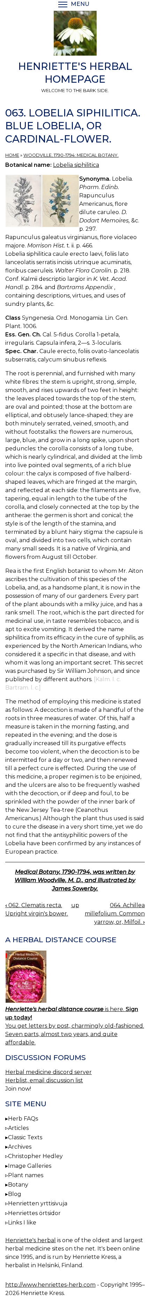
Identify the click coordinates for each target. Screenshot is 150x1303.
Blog (14, 1194)
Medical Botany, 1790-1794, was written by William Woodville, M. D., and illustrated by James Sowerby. (75, 880)
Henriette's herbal (30, 1240)
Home (12, 155)
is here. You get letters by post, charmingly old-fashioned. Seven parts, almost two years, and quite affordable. (74, 1026)
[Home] (75, 34)
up (75, 905)
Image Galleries (29, 1166)
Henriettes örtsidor (34, 1213)
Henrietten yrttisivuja (37, 1203)
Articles (18, 1128)
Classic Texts (25, 1137)
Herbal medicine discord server (48, 1072)
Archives (19, 1146)
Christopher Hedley (35, 1156)
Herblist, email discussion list (44, 1080)
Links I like (22, 1222)
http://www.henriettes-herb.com (50, 1284)
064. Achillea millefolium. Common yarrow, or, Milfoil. (115, 913)
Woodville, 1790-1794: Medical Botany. (71, 155)
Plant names (25, 1175)
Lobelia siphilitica (76, 165)
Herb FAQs (23, 1118)
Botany (18, 1184)
